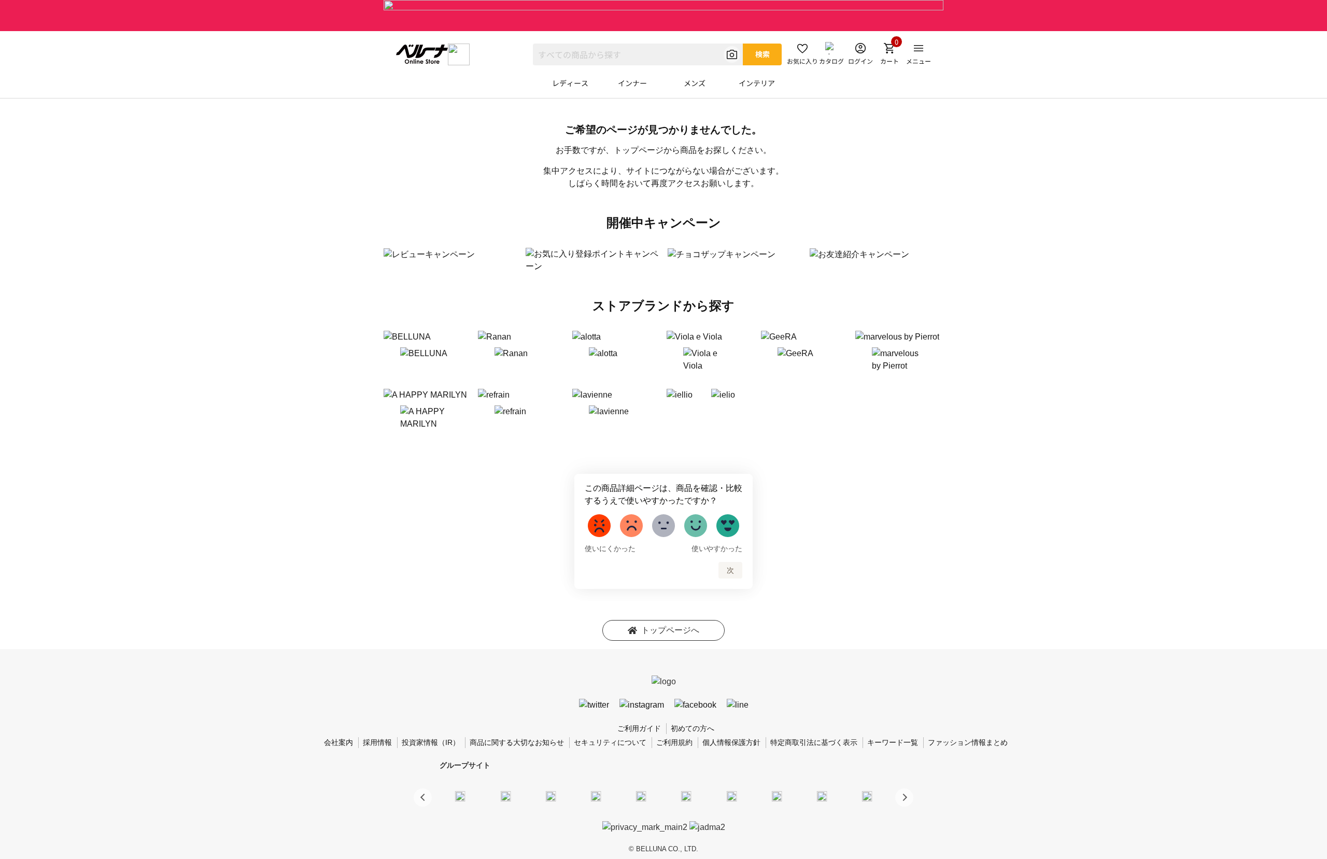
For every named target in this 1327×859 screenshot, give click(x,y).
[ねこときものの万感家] (550, 796)
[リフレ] (867, 796)
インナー (632, 83)
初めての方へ (692, 728)
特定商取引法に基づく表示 (813, 742)
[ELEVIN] (596, 796)
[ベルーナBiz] (505, 796)
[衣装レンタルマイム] (460, 796)
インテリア (757, 83)
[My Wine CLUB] (731, 796)
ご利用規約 (674, 742)
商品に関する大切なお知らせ (517, 742)
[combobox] (638, 54)
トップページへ (670, 630)
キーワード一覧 (892, 742)
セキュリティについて (610, 742)
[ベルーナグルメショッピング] (686, 796)
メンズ (694, 83)
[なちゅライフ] (822, 796)
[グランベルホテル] (641, 796)
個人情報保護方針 (731, 742)
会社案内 (338, 742)
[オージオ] (776, 796)
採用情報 (377, 742)
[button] (904, 797)
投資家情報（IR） (431, 742)
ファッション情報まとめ (968, 742)
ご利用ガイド (639, 728)
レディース (570, 83)
